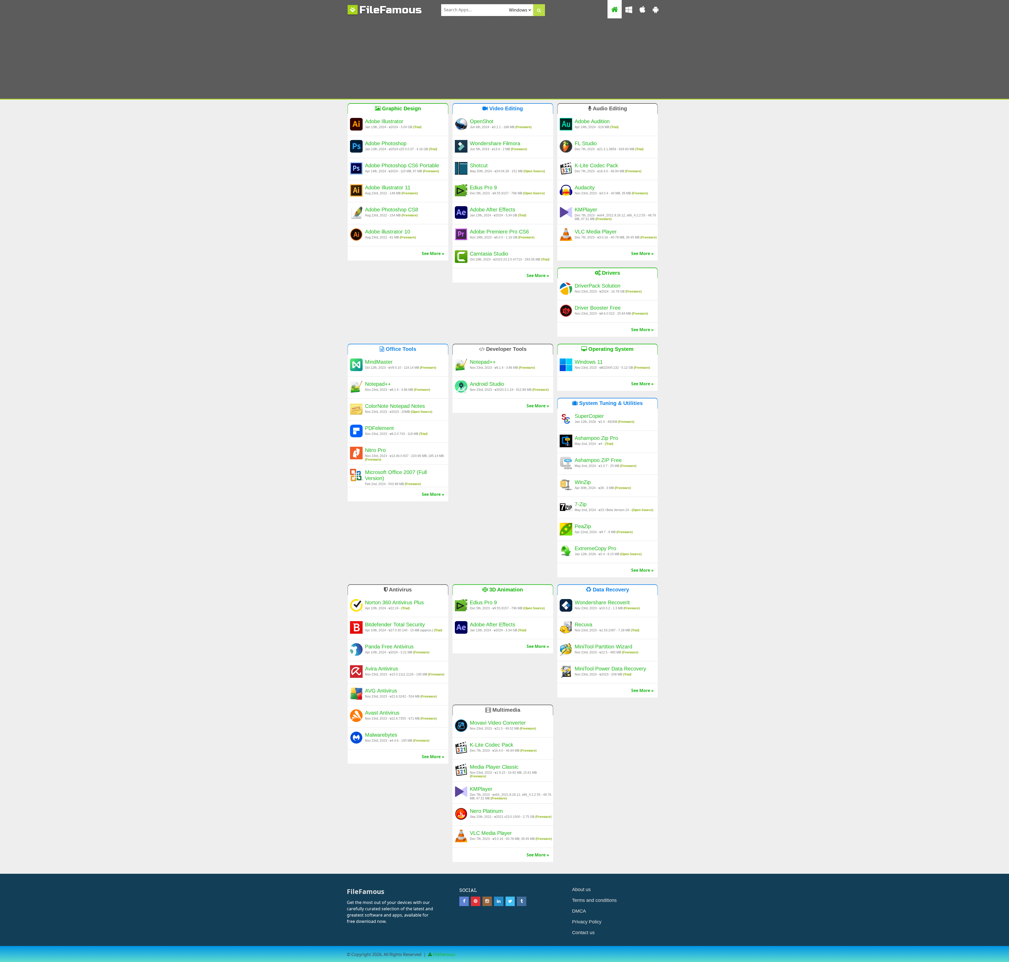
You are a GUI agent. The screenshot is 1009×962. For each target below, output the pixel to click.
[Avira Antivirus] (356, 672)
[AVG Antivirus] (356, 694)
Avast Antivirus (382, 713)
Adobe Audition (592, 121)
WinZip (583, 482)
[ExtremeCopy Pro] (566, 552)
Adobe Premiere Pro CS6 (499, 232)
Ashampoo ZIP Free (598, 460)
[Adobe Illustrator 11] (356, 191)
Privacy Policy (586, 921)
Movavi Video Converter (498, 723)
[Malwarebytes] (356, 738)
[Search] (539, 10)
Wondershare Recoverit (602, 602)
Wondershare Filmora (495, 143)
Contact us (583, 932)
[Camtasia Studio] (461, 257)
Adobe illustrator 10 (387, 232)
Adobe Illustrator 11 (387, 187)
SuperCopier (589, 416)
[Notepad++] (356, 388)
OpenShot (481, 121)
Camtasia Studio (489, 254)
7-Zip (580, 504)
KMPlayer (586, 209)
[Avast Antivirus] (356, 716)
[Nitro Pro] (356, 454)
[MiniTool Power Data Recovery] (566, 672)
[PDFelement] (356, 432)
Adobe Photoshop (385, 143)
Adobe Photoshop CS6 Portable (402, 165)
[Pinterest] (475, 901)
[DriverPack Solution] (566, 289)
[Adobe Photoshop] (356, 147)
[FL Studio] (566, 147)
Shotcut (479, 165)
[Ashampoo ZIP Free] (566, 464)
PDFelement (379, 428)
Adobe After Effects (492, 209)
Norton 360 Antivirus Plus (394, 602)
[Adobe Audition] (566, 125)
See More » (433, 253)
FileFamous (390, 10)
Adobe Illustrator (384, 121)
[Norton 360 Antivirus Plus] (356, 606)
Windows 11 (589, 362)
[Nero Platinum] (461, 815)
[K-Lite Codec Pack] (566, 169)
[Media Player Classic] (461, 770)
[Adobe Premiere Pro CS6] (461, 235)
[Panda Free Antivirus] (356, 650)
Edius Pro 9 (483, 187)
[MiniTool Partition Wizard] (566, 650)
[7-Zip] (566, 508)
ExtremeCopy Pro (595, 548)
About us (581, 889)
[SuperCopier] (566, 420)
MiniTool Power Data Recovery (610, 669)
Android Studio (487, 384)
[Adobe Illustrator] (356, 125)
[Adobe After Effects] (461, 213)
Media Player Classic (494, 767)
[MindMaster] (356, 365)
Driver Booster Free (598, 308)
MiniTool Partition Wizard (603, 646)
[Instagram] (487, 901)
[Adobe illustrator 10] (356, 235)
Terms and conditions (594, 900)
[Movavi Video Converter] (461, 726)
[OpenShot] (461, 125)
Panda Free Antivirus (389, 646)
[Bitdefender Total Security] (356, 628)
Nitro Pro (375, 450)
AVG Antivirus (381, 691)
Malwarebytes (381, 735)
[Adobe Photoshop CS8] (356, 213)
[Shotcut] (461, 169)
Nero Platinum (486, 811)
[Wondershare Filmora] (461, 147)
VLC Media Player (596, 232)
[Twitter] (510, 901)
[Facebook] (464, 901)
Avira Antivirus (381, 669)
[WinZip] (566, 486)
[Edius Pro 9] (461, 191)
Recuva (583, 624)
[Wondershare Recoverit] (566, 606)
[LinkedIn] (498, 901)
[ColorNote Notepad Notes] (356, 410)
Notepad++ (378, 384)
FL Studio (586, 143)
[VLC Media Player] (566, 235)
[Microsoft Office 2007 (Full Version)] (356, 476)
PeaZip (583, 526)
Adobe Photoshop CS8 (391, 209)
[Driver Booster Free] (566, 311)
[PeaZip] (566, 530)
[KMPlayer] (566, 213)
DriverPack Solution (597, 286)
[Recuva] (566, 628)
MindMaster (379, 362)
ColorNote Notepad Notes (395, 406)
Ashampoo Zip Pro (596, 438)
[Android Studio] (461, 388)
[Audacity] (566, 191)
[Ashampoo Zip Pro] (566, 442)
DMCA (579, 911)
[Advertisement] (504, 59)
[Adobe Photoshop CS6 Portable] (356, 169)
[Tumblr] (521, 901)
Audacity (585, 187)
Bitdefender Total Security (395, 624)
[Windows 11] (566, 365)
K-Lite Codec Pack (596, 165)
